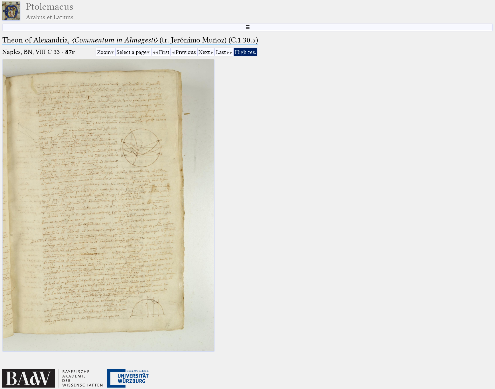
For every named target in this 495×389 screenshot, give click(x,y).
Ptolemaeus (49, 11)
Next (204, 52)
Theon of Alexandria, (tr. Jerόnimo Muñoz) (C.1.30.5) (130, 40)
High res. (245, 52)
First (164, 52)
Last (221, 52)
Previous (186, 52)
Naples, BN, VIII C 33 (31, 52)
